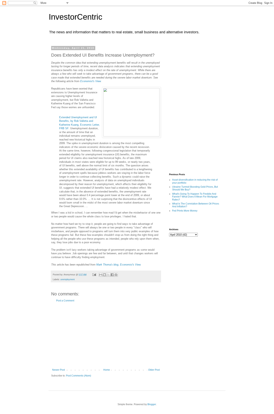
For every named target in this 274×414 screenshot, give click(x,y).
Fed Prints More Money (184, 210)
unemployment (67, 279)
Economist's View (90, 81)
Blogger (151, 404)
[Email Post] (94, 274)
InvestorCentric (75, 16)
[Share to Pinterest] (116, 275)
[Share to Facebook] (112, 275)
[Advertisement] (106, 335)
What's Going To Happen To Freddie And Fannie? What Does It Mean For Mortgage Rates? (195, 196)
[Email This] (101, 275)
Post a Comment (65, 300)
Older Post (154, 369)
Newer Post (58, 369)
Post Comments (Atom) (78, 375)
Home (106, 369)
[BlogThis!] (104, 275)
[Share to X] (108, 275)
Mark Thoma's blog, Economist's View (118, 264)
